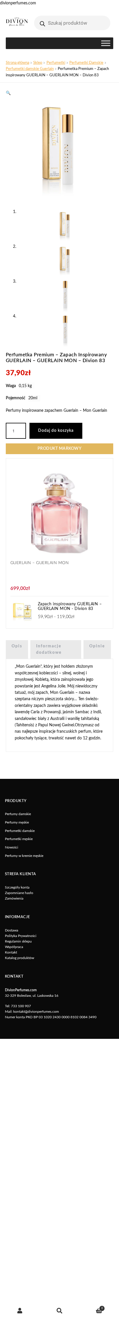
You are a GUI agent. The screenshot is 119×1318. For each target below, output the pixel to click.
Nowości (11, 847)
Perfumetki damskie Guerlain (30, 69)
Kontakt (11, 952)
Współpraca (14, 947)
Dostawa (11, 930)
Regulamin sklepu (18, 941)
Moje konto (20, 1310)
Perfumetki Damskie (86, 63)
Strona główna (17, 63)
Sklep (37, 63)
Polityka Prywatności (20, 936)
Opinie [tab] (97, 646)
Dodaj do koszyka (56, 431)
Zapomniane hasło (19, 893)
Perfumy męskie (17, 822)
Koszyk (91, 1307)
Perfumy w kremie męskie (24, 855)
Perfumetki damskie (20, 831)
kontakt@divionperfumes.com (36, 1011)
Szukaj (59, 1310)
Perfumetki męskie (19, 839)
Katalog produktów (19, 958)
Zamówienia (14, 898)
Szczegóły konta (17, 887)
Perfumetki (56, 63)
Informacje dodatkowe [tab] (49, 649)
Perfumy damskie (18, 814)
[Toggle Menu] (105, 43)
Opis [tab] (17, 646)
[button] (8, 93)
